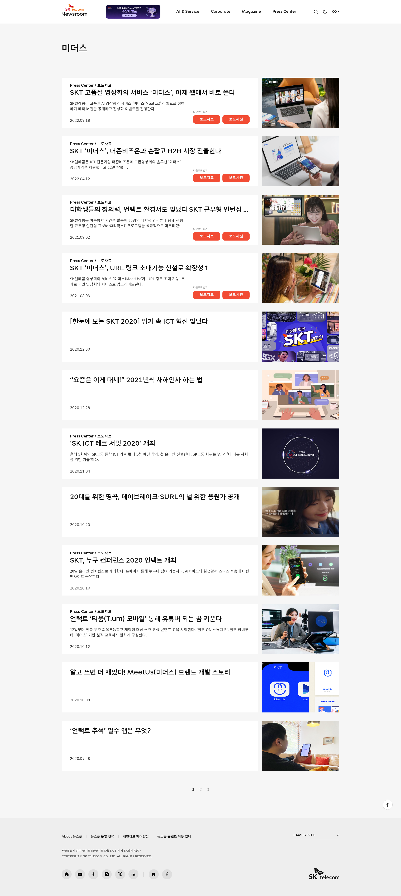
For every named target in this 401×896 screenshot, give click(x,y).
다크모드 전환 (324, 11)
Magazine (251, 12)
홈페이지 (67, 874)
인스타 (107, 874)
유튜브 (80, 874)
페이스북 (93, 874)
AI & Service (187, 12)
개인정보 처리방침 (136, 836)
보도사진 (236, 119)
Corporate (220, 12)
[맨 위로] (388, 805)
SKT (75, 10)
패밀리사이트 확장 (316, 835)
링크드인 (133, 874)
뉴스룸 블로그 (154, 874)
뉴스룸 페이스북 (167, 874)
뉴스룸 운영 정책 (102, 836)
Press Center (284, 12)
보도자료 (207, 119)
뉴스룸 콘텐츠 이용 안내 (174, 836)
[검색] (315, 11)
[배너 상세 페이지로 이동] (133, 12)
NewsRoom (75, 13)
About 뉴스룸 (72, 836)
